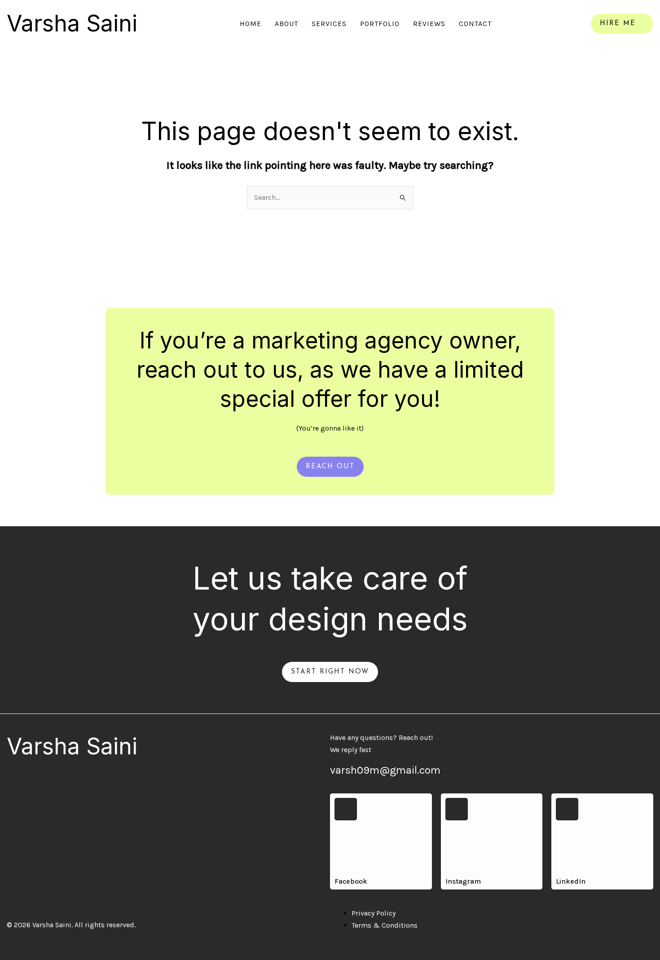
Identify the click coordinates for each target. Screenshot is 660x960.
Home (250, 23)
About (286, 23)
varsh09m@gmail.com (385, 770)
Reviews (429, 23)
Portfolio (380, 23)
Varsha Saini (72, 23)
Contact (475, 23)
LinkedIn (570, 881)
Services (329, 23)
